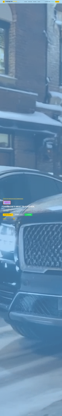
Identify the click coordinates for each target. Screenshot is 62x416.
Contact (39, 1)
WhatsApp (53, 1)
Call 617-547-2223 (19, 214)
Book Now (34, 1)
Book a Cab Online (9, 214)
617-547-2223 (48, 1)
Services (25, 1)
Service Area (30, 1)
